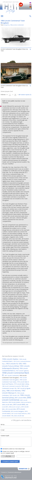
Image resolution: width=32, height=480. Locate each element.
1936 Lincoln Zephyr (10, 359)
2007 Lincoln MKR (19, 405)
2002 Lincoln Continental (16, 398)
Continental (20, 25)
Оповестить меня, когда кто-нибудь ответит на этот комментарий (15, 452)
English (30, 5)
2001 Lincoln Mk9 (20, 398)
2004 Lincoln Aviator (14, 402)
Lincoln (15, 25)
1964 (11, 25)
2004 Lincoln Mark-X (26, 402)
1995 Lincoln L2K (14, 395)
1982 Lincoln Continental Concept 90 (11, 386)
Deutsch (30, 7)
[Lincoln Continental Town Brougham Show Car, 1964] (16, 46)
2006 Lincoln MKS (7, 404)
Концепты (7, 25)
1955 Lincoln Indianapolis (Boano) (16, 367)
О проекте (4, 472)
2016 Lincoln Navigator (17, 411)
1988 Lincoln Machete (13, 391)
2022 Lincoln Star (19, 416)
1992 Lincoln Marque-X (13, 391)
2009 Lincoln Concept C (15, 407)
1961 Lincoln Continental (11, 375)
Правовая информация (14, 472)
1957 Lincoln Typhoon (22, 371)
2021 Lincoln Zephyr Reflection (19, 413)
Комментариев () (25, 94)
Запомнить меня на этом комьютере (13, 449)
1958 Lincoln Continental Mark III (15, 374)
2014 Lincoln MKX (11, 409)
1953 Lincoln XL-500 (14, 363)
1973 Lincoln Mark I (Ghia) (21, 384)
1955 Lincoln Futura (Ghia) (14, 364)
